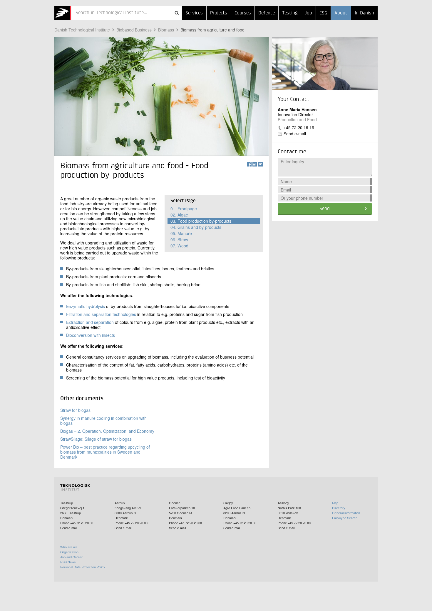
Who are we (68, 547)
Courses (243, 13)
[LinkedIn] (254, 164)
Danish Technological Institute (82, 30)
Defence (266, 13)
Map (335, 502)
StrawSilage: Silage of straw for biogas (96, 439)
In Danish (364, 13)
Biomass (166, 30)
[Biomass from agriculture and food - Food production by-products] (62, 13)
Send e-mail (295, 133)
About (340, 13)
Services (194, 13)
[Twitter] (260, 164)
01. (183, 209)
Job (308, 13)
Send (324, 209)
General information (346, 512)
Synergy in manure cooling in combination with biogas (103, 420)
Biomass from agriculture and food (212, 30)
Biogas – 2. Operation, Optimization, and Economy (107, 431)
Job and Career (71, 557)
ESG (323, 13)
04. (195, 227)
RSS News (68, 562)
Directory (338, 507)
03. (200, 221)
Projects (218, 13)
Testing (289, 13)
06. (179, 239)
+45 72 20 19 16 (299, 127)
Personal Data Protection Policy (82, 567)
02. (179, 215)
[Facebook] (249, 164)
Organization (69, 552)
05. (181, 233)
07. (179, 246)
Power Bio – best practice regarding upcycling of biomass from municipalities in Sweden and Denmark (105, 452)
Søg (177, 13)
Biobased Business (134, 30)
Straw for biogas (75, 410)
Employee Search (344, 517)
